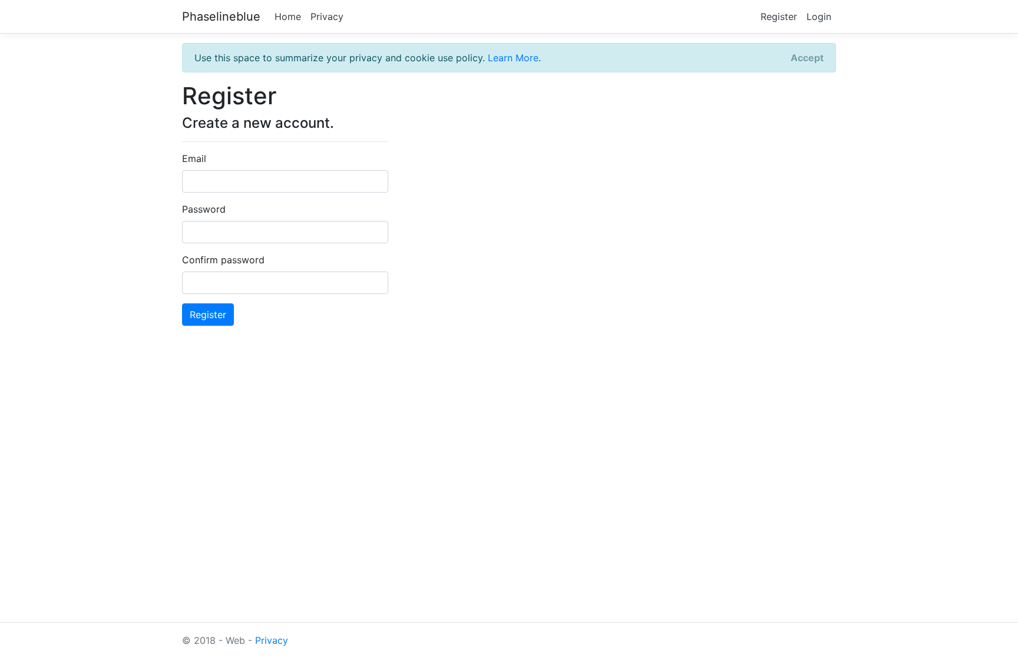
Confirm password (223, 260)
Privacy (326, 16)
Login (819, 16)
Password (204, 209)
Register (779, 16)
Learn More (513, 58)
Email (194, 158)
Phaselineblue (221, 16)
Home (288, 16)
